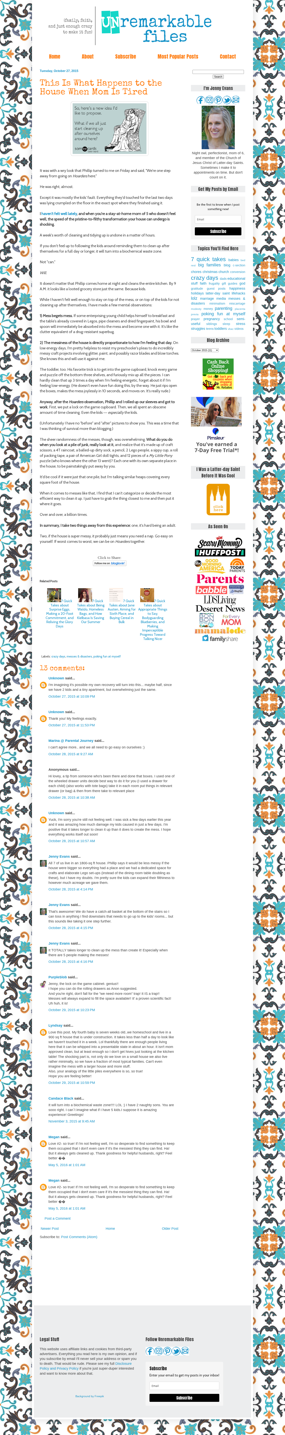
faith (203, 283)
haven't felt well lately (59, 213)
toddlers (220, 329)
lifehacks (238, 293)
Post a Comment (58, 1218)
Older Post (170, 1229)
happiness (237, 288)
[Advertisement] (109, 1272)
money (208, 308)
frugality (214, 283)
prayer (195, 319)
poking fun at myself (107, 656)
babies (233, 260)
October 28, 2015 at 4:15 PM (70, 928)
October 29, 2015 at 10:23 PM (71, 1010)
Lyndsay (55, 1025)
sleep (226, 324)
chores (196, 272)
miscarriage (237, 303)
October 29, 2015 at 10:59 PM (71, 1083)
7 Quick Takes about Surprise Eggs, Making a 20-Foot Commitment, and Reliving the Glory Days (60, 613)
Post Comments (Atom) (79, 1237)
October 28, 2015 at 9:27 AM (70, 754)
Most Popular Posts (178, 56)
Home (54, 56)
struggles (198, 329)
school (228, 319)
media (221, 299)
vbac (231, 328)
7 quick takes (208, 259)
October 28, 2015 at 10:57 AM (71, 841)
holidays (197, 293)
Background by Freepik (89, 1396)
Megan (54, 1137)
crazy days (58, 656)
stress (240, 324)
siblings (211, 324)
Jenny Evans (59, 856)
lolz (194, 298)
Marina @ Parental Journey (70, 741)
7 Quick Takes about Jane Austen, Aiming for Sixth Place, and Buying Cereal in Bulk (122, 611)
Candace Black (60, 1098)
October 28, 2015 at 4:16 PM (70, 962)
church (223, 272)
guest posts (216, 288)
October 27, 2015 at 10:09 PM (71, 696)
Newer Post (50, 1229)
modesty (196, 308)
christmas (210, 272)
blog (227, 265)
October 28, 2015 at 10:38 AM (71, 797)
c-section (239, 265)
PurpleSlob (57, 977)
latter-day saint (218, 293)
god (242, 283)
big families (209, 264)
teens (210, 328)
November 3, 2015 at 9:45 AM (71, 1121)
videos (239, 328)
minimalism (217, 303)
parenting (223, 308)
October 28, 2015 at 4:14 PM (70, 889)
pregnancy (212, 319)
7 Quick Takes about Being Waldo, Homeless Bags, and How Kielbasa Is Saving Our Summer (90, 611)
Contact (228, 56)
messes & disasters (79, 656)
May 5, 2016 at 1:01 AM (66, 1165)
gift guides (229, 283)
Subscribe (125, 56)
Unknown (56, 678)
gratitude (197, 288)
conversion (237, 272)
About (88, 56)
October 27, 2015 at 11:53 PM (71, 725)
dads (223, 278)
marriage (207, 299)
